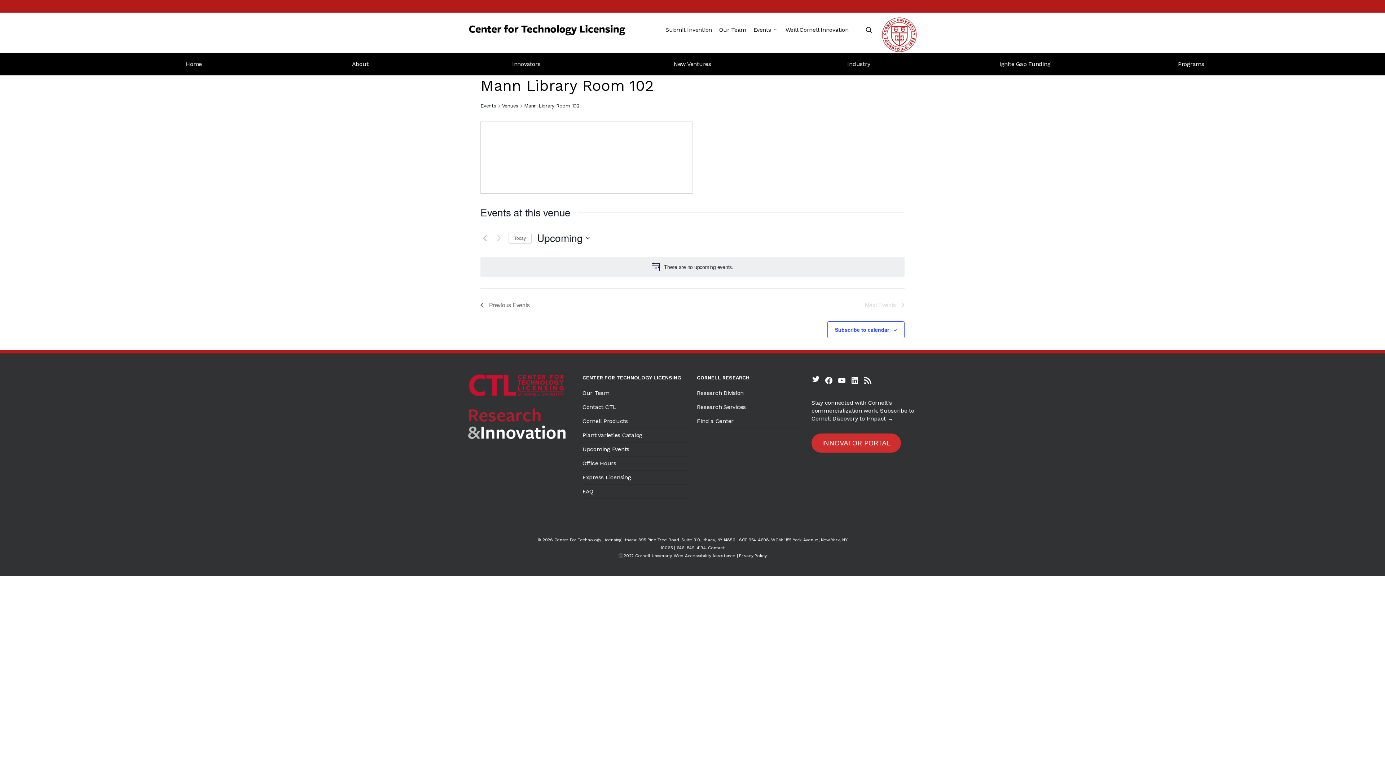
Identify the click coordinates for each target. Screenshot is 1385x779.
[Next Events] (498, 238)
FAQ (587, 491)
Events (488, 106)
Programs (1191, 64)
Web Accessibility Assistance (704, 555)
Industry (858, 64)
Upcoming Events (605, 449)
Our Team (596, 393)
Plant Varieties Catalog (612, 435)
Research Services (721, 407)
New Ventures (692, 64)
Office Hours (599, 463)
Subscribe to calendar (862, 329)
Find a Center (715, 421)
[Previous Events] (484, 238)
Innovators (526, 64)
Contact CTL (599, 407)
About (360, 64)
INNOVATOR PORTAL (856, 443)
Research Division (720, 393)
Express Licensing (606, 477)
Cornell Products (605, 421)
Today (520, 238)
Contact (716, 547)
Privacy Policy (753, 555)
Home (194, 64)
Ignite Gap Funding (1025, 64)
